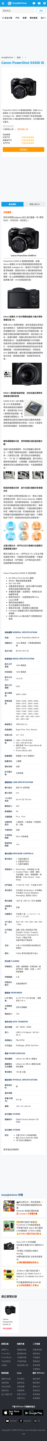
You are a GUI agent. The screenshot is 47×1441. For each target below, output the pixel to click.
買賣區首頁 (37, 1349)
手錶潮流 (36, 1369)
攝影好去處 (6, 1378)
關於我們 (36, 1378)
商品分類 (8, 17)
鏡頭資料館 (21, 1353)
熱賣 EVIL (21, 1398)
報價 (25, 17)
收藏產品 (23, 149)
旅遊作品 (5, 1390)
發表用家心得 (22, 129)
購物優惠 (33, 17)
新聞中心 (5, 1349)
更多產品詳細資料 (11, 1149)
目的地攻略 (6, 1386)
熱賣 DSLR (21, 1394)
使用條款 (36, 1394)
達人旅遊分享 (6, 1394)
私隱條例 (36, 1398)
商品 (18, 57)
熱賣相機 (20, 1386)
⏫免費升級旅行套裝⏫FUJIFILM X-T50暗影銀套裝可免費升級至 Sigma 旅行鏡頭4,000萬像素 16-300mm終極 (29, 1228)
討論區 (4, 1365)
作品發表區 (6, 1361)
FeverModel (6, 1357)
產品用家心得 (22, 1365)
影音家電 (36, 1365)
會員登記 (36, 1390)
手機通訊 (36, 1357)
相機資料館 (21, 1349)
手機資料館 (21, 1357)
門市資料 (20, 1378)
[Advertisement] (23, 1174)
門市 (17, 17)
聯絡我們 (36, 1382)
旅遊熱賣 (5, 1382)
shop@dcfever (7, 57)
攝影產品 (36, 1353)
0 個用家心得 (8, 129)
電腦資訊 (36, 1361)
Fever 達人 (5, 1353)
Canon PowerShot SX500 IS (8, 1322)
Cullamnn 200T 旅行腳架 (23, 217)
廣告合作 (36, 1386)
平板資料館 (21, 1361)
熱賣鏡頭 (20, 1390)
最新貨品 (20, 1382)
